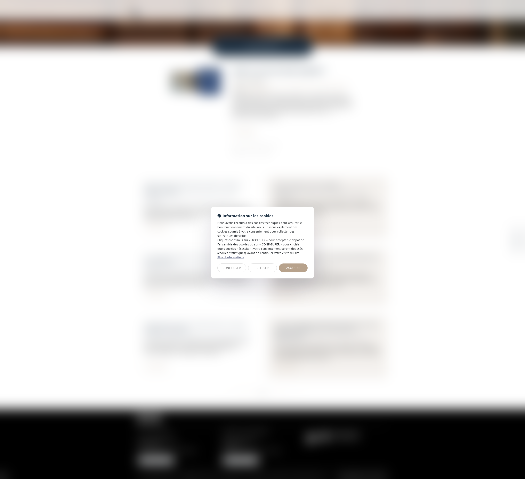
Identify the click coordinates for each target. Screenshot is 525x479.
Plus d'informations (230, 257)
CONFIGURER (232, 268)
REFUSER (263, 268)
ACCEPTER (293, 268)
